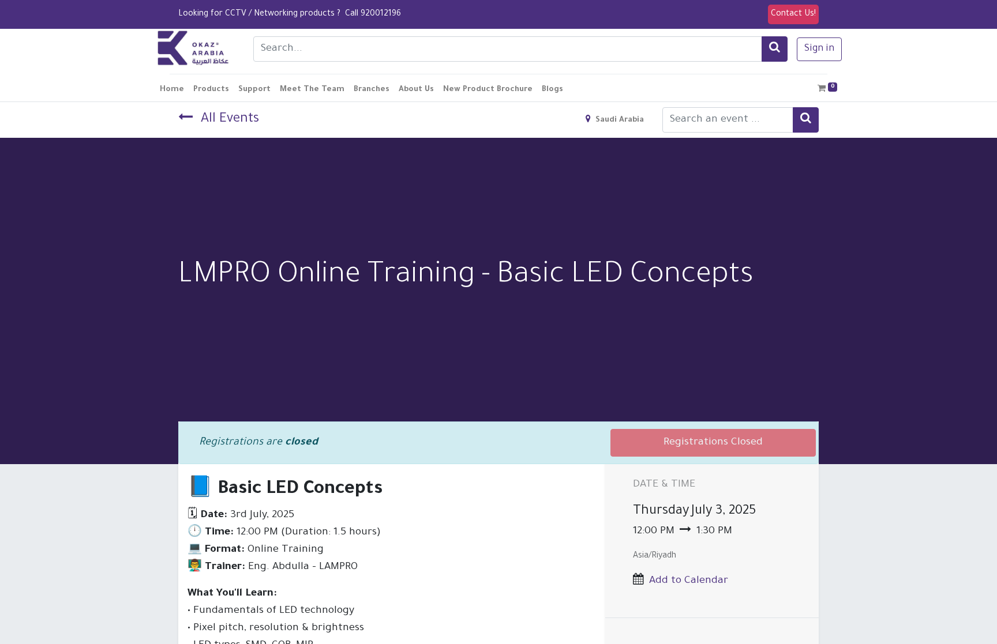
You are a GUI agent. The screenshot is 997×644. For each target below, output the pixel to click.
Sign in (819, 49)
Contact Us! (793, 14)
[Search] (775, 49)
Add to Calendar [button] (688, 581)
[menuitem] (172, 90)
